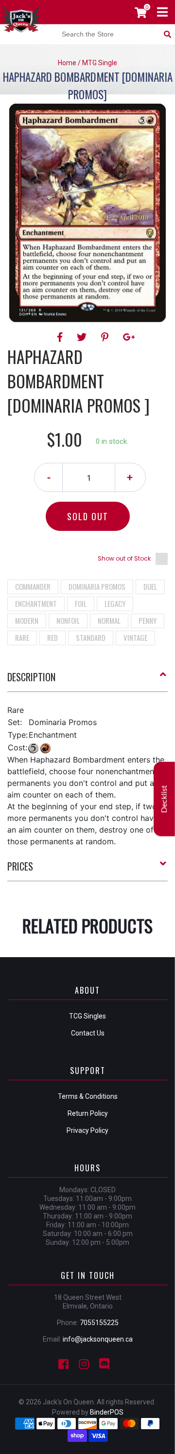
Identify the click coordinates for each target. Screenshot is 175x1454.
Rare (22, 637)
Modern (26, 620)
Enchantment (36, 603)
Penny (148, 620)
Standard (90, 637)
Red (52, 637)
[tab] (87, 681)
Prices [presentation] (20, 866)
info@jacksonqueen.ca (98, 1339)
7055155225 (99, 1323)
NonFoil (68, 620)
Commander (33, 586)
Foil (81, 603)
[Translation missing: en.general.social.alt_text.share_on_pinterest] (106, 337)
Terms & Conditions (88, 1096)
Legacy (115, 603)
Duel (150, 586)
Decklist (164, 799)
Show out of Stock (124, 558)
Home (67, 63)
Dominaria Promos (97, 586)
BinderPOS (106, 1412)
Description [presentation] (31, 677)
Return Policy (88, 1113)
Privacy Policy (87, 1130)
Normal (109, 620)
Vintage (135, 637)
